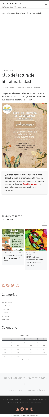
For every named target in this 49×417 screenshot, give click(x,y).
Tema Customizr (35, 403)
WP (18, 403)
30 (11, 356)
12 (31, 346)
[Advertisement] (24, 43)
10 (18, 346)
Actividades (11, 13)
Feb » (26, 359)
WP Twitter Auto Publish (17, 415)
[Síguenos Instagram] (17, 285)
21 (44, 349)
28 (44, 353)
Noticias (5, 320)
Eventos (5, 309)
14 (44, 346)
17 (18, 349)
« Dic (22, 359)
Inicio (3, 13)
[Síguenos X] (12, 285)
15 (5, 349)
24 (18, 353)
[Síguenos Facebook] (8, 285)
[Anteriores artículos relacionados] (39, 222)
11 (24, 346)
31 (18, 356)
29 (5, 356)
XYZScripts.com (34, 415)
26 (31, 353)
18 (24, 349)
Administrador (10, 87)
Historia (5, 316)
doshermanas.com (15, 399)
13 (37, 346)
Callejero (6, 306)
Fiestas (5, 313)
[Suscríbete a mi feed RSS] (3, 285)
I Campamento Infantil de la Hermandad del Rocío (13, 258)
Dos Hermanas (30, 184)
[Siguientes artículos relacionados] (44, 222)
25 (24, 353)
